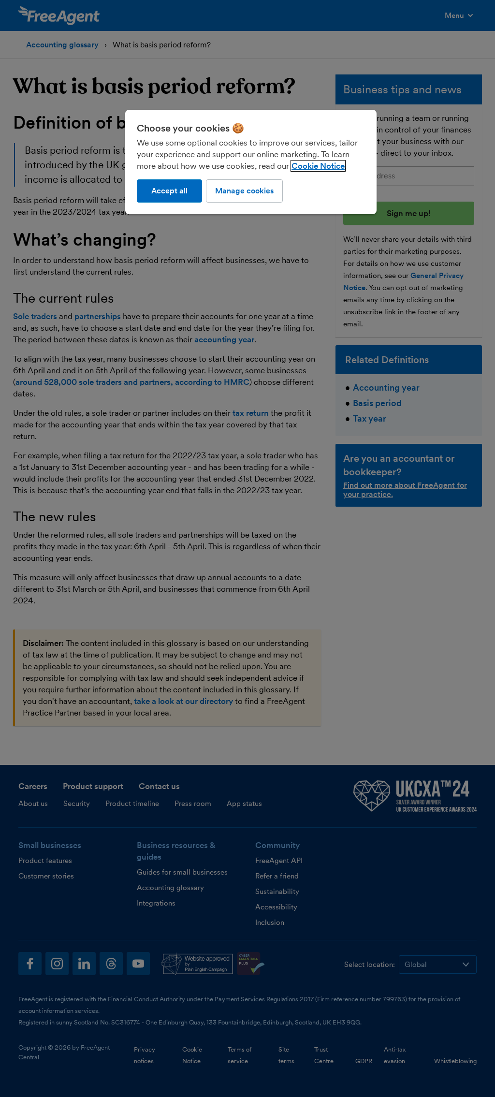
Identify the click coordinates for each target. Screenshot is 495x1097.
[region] (251, 162)
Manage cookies (244, 190)
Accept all (169, 190)
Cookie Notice (318, 166)
